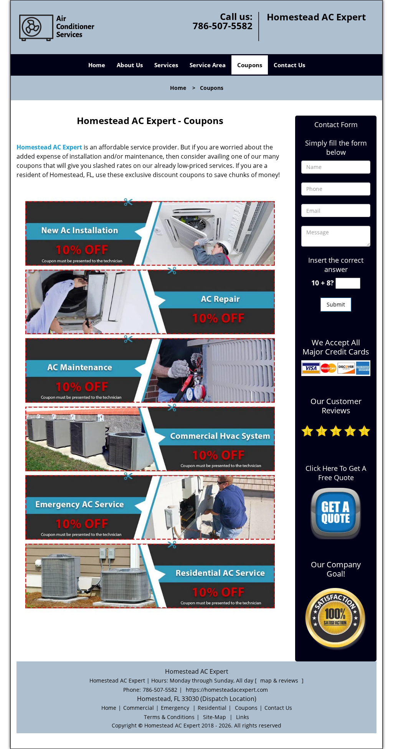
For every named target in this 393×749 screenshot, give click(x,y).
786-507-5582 (223, 25)
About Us (130, 65)
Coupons (249, 65)
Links (242, 717)
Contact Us (289, 65)
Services (166, 65)
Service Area (208, 65)
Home (96, 65)
